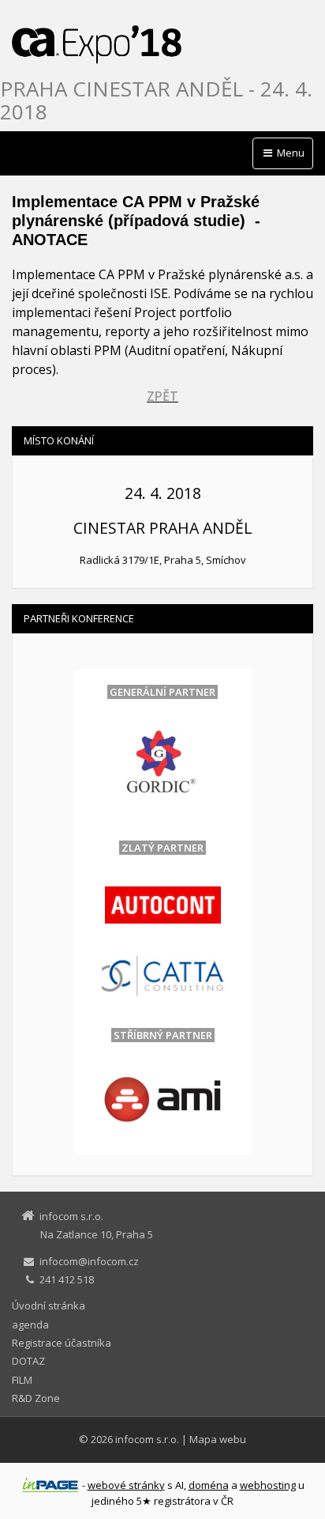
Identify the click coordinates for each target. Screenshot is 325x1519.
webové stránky (126, 1485)
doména (209, 1485)
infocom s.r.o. (147, 1439)
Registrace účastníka (61, 1343)
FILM (22, 1380)
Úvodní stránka (48, 1305)
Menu (289, 152)
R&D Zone (36, 1398)
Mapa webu (217, 1439)
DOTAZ (28, 1361)
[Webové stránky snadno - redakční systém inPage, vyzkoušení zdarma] (50, 1485)
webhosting (268, 1485)
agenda (30, 1324)
